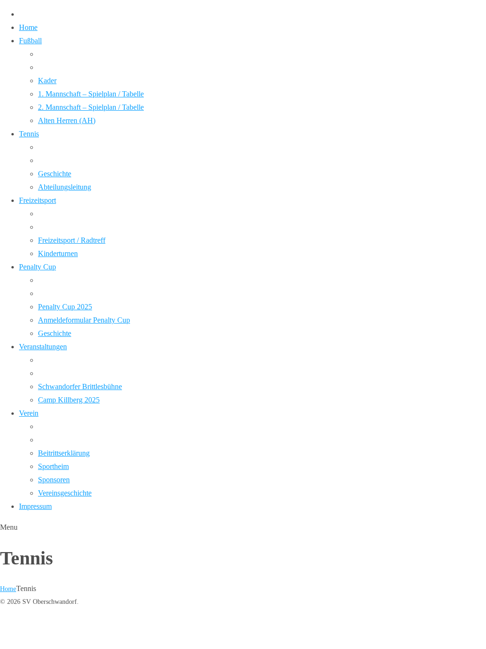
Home (8, 588)
